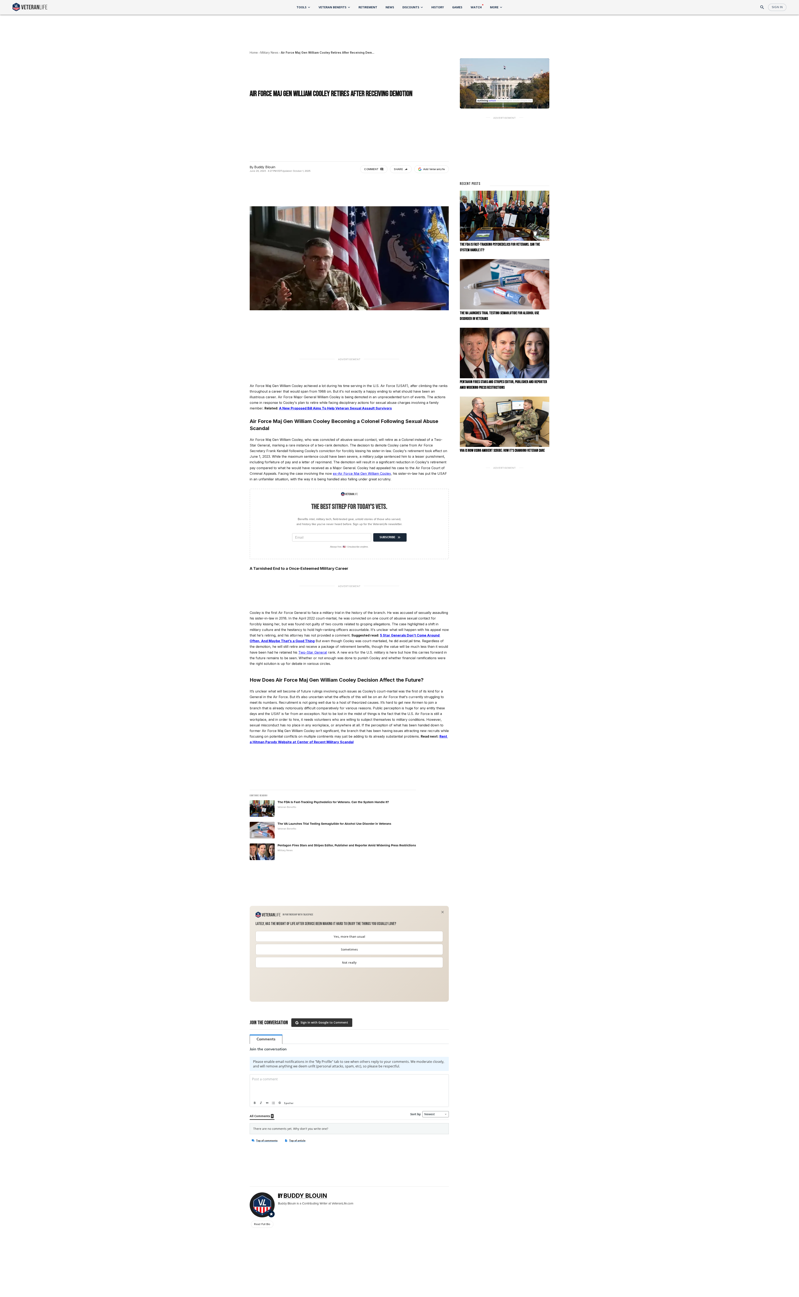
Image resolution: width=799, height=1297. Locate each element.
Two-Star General (312, 652)
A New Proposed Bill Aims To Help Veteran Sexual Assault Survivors (335, 408)
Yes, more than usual (349, 936)
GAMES (457, 7)
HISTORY (437, 7)
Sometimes (349, 949)
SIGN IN (777, 7)
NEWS (390, 7)
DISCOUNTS (410, 7)
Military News (269, 52)
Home (254, 52)
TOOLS (301, 7)
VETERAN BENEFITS (332, 7)
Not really (349, 962)
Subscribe (387, 537)
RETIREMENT (368, 7)
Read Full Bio (262, 1224)
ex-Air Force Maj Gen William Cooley (362, 473)
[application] (504, 83)
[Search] (762, 7)
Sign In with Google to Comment (324, 1022)
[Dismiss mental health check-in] (442, 912)
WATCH (476, 7)
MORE (494, 7)
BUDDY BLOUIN (305, 1195)
